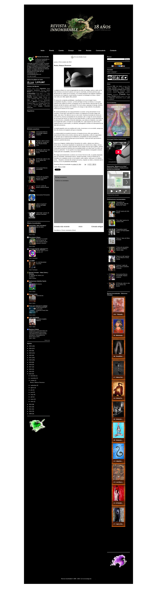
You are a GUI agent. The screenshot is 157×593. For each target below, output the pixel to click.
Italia (28, 100)
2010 (30, 411)
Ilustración (115, 91)
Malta (36, 100)
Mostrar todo (47, 340)
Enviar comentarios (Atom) (69, 230)
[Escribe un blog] (90, 164)
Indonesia (42, 98)
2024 (30, 350)
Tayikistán (29, 106)
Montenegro (47, 100)
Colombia (31, 94)
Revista (88, 50)
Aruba (48, 88)
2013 (30, 404)
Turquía (34, 106)
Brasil (29, 91)
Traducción (112, 97)
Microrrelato (121, 92)
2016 (30, 369)
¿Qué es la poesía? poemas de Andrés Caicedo (41, 205)
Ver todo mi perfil (31, 76)
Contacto (113, 50)
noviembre (33, 378)
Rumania (36, 104)
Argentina (43, 88)
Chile (45, 91)
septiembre (34, 385)
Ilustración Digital (125, 90)
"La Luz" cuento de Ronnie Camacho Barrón (42, 186)
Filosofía (114, 89)
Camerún (37, 91)
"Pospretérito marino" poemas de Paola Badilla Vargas (122, 231)
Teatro (126, 96)
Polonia (37, 103)
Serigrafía (123, 96)
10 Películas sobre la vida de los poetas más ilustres (43, 160)
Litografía (115, 92)
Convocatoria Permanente (43, 195)
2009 (30, 413)
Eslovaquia (42, 95)
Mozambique (30, 101)
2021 (30, 357)
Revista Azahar (33, 294)
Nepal (39, 101)
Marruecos (40, 100)
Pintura (109, 94)
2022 (30, 355)
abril (32, 397)
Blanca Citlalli (61, 167)
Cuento (61, 50)
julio (32, 390)
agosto (32, 387)
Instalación (109, 92)
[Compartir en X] (92, 164)
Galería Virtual (126, 89)
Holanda (29, 98)
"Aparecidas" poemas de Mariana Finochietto (42, 213)
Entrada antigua (97, 226)
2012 (30, 406)
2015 (30, 371)
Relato (114, 96)
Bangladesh (37, 90)
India (38, 98)
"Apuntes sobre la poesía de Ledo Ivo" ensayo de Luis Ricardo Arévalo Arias (42, 143)
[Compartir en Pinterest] (95, 164)
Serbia (44, 104)
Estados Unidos (37, 97)
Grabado (109, 90)
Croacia (45, 94)
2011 (30, 409)
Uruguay (40, 106)
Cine (128, 86)
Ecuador (29, 95)
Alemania (29, 88)
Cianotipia (125, 86)
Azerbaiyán (30, 90)
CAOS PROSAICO (34, 317)
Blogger (94, 578)
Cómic (119, 88)
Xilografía (124, 97)
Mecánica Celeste (34, 329)
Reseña (118, 96)
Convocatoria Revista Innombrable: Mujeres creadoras (41, 133)
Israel (49, 98)
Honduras (33, 98)
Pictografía (127, 92)
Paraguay (29, 103)
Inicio (42, 50)
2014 (30, 373)
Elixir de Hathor (40, 227)
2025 (30, 348)
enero (32, 401)
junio (32, 392)
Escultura (109, 89)
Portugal (41, 103)
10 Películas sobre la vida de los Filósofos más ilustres (43, 151)
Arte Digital (119, 86)
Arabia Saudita (35, 88)
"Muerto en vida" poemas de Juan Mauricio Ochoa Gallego (122, 258)
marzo (32, 399)
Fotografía (119, 89)
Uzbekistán (47, 106)
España (29, 97)
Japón (32, 100)
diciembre (33, 375)
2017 (30, 367)
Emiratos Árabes (36, 95)
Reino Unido (30, 104)
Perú (33, 103)
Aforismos (109, 86)
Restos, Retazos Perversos (37, 382)
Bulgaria (33, 91)
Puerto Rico (47, 103)
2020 (30, 360)
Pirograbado (115, 94)
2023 (30, 353)
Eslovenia (48, 95)
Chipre (48, 91)
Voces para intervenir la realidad (38, 306)
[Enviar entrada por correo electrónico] (85, 164)
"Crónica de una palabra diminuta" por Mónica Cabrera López (42, 178)
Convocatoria (100, 50)
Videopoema (118, 97)
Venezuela (30, 107)
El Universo (39, 284)
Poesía (51, 50)
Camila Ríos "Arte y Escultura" (37, 225)
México (35, 101)
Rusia (40, 104)
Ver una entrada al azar (80, 57)
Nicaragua (43, 101)
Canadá (42, 91)
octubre (33, 380)
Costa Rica (39, 94)
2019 (30, 362)
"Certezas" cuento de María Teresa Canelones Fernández (122, 267)
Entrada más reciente (62, 226)
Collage (109, 88)
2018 (30, 364)
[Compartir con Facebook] (93, 164)
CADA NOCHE (39, 295)
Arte (79, 50)
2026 (30, 346)
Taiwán (48, 104)
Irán (46, 98)
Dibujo (122, 88)
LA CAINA (32, 260)
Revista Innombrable (43, 56)
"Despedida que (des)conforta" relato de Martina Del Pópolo (122, 203)
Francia (45, 97)
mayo (32, 394)
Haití (49, 97)
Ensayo (71, 50)
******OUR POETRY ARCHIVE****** (38, 249)
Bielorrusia (43, 90)
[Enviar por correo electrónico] (88, 164)
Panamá (48, 101)
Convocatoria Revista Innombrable (41, 168)
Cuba (48, 94)
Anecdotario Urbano (34, 237)
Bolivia (48, 90)
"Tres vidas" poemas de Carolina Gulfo (122, 221)
